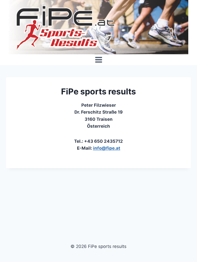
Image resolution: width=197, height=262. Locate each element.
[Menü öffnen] (98, 59)
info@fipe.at (106, 148)
